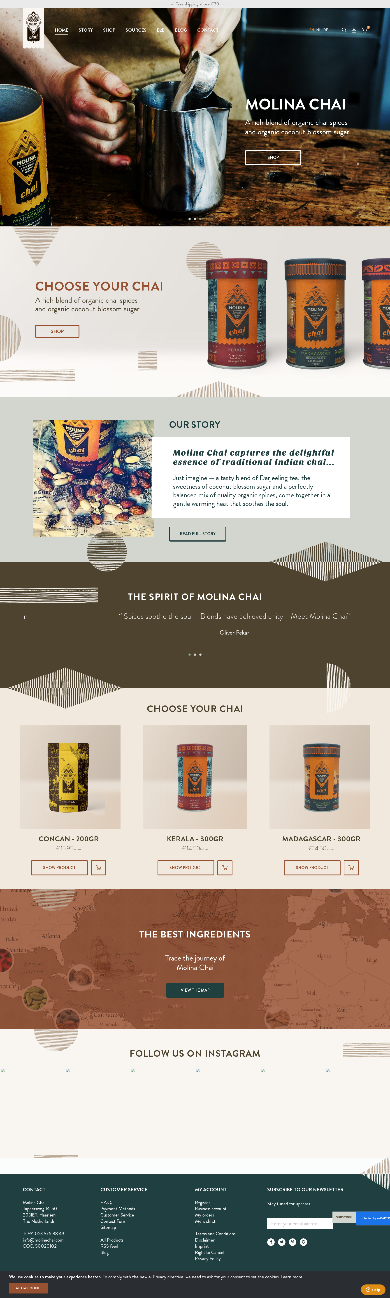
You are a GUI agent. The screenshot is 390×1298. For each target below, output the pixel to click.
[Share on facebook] (271, 1242)
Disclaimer (205, 1240)
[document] (195, 1284)
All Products (111, 1240)
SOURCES (136, 30)
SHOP (109, 30)
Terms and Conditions (215, 1233)
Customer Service (117, 1215)
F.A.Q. (106, 1202)
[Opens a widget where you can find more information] (373, 1290)
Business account (211, 1208)
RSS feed (109, 1246)
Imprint (202, 1246)
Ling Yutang (195, 642)
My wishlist (205, 1221)
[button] (311, 30)
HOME (61, 30)
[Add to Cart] (98, 867)
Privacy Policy (208, 1258)
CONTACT (207, 30)
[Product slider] (195, 311)
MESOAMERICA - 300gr (321, 839)
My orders (204, 1215)
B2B (161, 30)
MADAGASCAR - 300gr (195, 839)
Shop (57, 331)
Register (202, 1202)
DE (325, 30)
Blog (104, 1252)
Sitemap (108, 1227)
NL (318, 30)
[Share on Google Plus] (303, 1242)
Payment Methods (117, 1208)
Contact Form (113, 1221)
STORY (86, 30)
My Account (354, 30)
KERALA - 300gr (68, 839)
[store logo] (38, 28)
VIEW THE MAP (195, 990)
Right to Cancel (209, 1252)
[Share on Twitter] (282, 1242)
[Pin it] (292, 1242)
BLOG (181, 30)
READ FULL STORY (198, 534)
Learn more (291, 1276)
